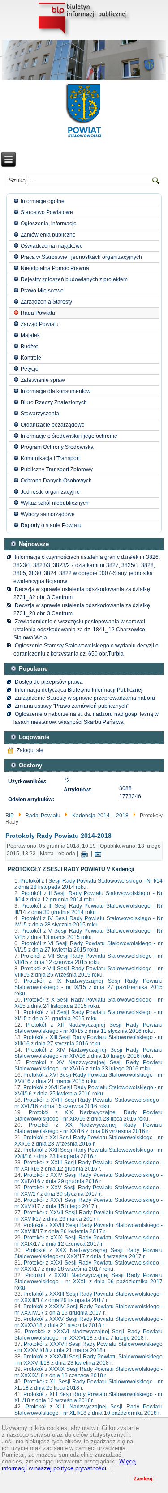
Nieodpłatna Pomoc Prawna (55, 268)
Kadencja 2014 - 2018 (100, 815)
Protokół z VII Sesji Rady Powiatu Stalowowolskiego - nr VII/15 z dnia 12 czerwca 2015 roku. (88, 959)
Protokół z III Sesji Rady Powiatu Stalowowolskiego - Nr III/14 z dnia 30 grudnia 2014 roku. (88, 909)
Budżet (29, 346)
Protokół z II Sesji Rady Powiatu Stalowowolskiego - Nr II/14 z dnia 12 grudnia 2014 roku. (88, 896)
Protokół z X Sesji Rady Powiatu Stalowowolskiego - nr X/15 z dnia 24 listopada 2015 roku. (88, 1003)
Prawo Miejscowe (42, 291)
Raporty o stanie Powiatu (51, 525)
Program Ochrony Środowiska (57, 447)
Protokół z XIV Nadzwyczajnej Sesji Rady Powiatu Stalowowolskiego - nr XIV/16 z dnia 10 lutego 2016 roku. (88, 1053)
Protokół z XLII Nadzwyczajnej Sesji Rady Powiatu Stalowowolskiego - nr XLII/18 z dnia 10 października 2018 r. (88, 1410)
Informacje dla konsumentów (55, 391)
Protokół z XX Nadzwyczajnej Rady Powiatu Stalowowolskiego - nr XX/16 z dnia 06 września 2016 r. (88, 1128)
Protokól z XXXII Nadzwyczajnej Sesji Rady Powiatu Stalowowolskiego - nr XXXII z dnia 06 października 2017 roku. (88, 1281)
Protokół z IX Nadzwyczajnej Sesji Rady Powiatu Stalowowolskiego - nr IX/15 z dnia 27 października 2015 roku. (88, 987)
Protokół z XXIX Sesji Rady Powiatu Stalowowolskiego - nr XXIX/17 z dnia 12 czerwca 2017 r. (88, 1241)
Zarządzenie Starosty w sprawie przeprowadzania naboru (85, 698)
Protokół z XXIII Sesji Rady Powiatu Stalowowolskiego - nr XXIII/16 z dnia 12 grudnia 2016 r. (88, 1165)
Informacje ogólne (43, 201)
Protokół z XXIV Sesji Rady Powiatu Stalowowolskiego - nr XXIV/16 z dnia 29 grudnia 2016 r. (88, 1178)
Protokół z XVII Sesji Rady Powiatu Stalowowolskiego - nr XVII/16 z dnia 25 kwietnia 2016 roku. (88, 1090)
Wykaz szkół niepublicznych (55, 503)
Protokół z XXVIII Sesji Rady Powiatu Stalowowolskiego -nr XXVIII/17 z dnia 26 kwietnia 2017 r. (88, 1228)
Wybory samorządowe (48, 514)
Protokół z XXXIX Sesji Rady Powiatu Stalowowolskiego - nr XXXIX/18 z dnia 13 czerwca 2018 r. (88, 1372)
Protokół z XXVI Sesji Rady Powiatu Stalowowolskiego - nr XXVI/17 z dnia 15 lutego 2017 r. (88, 1203)
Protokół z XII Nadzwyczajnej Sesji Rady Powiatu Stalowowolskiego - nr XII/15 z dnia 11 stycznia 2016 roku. (88, 1028)
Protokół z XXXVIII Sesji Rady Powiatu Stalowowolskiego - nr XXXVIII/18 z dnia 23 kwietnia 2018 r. (88, 1359)
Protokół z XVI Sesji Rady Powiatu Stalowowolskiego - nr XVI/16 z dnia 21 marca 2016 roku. (88, 1078)
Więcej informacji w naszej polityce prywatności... (69, 1465)
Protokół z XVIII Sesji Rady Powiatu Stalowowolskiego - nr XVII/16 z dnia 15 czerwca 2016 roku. (88, 1103)
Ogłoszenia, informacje (49, 223)
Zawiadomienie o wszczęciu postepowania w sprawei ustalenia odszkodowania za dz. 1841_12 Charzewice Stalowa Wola (79, 629)
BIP (9, 815)
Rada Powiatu (38, 313)
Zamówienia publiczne (48, 235)
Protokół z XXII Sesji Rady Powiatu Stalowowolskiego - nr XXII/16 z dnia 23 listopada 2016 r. (88, 1153)
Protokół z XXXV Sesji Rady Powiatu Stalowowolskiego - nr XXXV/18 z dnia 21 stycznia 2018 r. (88, 1322)
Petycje (30, 369)
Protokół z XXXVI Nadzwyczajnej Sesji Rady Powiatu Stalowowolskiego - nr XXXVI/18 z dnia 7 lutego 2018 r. (88, 1334)
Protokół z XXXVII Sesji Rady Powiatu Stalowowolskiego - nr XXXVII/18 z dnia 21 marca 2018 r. (88, 1347)
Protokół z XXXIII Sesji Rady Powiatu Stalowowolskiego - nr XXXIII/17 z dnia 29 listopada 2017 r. (88, 1297)
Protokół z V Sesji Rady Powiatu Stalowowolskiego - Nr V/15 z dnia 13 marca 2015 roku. (88, 934)
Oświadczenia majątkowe (52, 246)
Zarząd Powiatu (40, 324)
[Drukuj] (84, 854)
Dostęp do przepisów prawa (49, 682)
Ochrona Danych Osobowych (56, 481)
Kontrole (31, 358)
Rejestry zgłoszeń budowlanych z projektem (74, 279)
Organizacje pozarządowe (53, 425)
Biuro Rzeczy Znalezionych (54, 402)
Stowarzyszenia (40, 413)
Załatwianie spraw (43, 380)
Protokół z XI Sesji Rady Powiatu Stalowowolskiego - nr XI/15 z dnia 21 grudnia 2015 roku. (88, 1015)
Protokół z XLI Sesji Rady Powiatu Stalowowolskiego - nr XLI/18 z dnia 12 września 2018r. (88, 1397)
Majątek (30, 335)
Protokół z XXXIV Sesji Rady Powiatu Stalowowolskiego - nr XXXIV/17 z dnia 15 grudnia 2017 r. (88, 1309)
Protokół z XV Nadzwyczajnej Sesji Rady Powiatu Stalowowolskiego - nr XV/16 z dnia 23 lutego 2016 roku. (88, 1065)
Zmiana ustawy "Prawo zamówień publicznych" (72, 706)
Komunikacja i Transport (50, 458)
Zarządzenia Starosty (46, 302)
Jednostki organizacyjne (50, 492)
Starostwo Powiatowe (47, 212)
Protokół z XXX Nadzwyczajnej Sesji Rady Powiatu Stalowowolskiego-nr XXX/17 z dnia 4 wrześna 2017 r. (88, 1253)
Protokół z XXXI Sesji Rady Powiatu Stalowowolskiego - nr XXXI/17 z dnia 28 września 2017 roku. (88, 1266)
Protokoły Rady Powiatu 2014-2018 (58, 835)
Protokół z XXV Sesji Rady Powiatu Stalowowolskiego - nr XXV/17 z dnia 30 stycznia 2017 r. (88, 1190)
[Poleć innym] (98, 854)
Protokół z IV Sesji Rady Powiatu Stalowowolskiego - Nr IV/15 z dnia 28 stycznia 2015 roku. (88, 921)
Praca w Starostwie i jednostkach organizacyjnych (81, 257)
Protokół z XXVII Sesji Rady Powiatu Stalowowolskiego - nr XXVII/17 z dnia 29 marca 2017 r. (88, 1216)
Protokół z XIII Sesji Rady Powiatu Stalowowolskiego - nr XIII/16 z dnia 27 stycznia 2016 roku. (88, 1040)
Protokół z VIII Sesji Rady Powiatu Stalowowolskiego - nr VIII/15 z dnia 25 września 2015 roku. (88, 971)
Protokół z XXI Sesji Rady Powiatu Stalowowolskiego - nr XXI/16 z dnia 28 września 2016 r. (88, 1140)
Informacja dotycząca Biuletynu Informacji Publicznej (78, 690)
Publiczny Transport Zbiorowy (57, 469)
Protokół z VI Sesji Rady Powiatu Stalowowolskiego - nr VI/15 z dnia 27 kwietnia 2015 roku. (88, 946)
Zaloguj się (30, 750)
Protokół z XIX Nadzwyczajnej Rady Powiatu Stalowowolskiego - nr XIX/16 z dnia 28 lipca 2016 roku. (88, 1115)
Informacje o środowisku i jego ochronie (69, 436)
